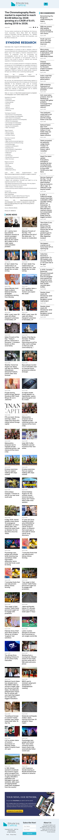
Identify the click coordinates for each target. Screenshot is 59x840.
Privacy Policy (13, 834)
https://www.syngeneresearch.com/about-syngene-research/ (20, 174)
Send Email (11, 194)
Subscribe (29, 833)
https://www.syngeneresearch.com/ (18, 197)
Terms (7, 834)
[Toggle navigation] (46, 4)
